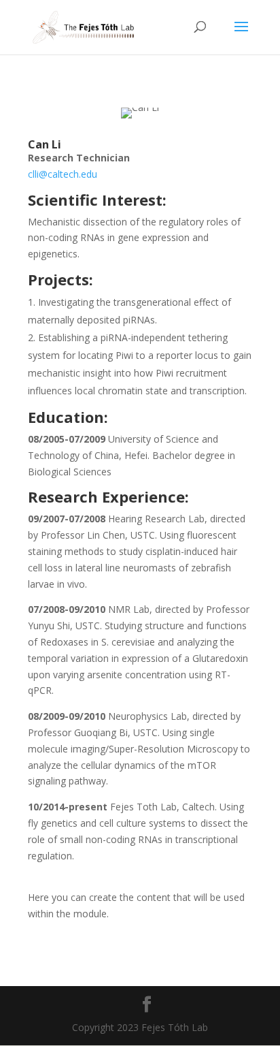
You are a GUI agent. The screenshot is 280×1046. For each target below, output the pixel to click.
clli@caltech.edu (62, 174)
